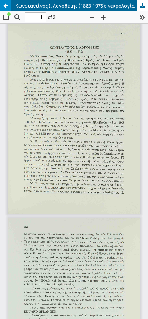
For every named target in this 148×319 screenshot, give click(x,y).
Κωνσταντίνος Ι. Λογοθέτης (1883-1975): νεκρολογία (75, 5)
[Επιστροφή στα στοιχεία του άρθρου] (5, 5)
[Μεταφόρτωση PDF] (142, 5)
